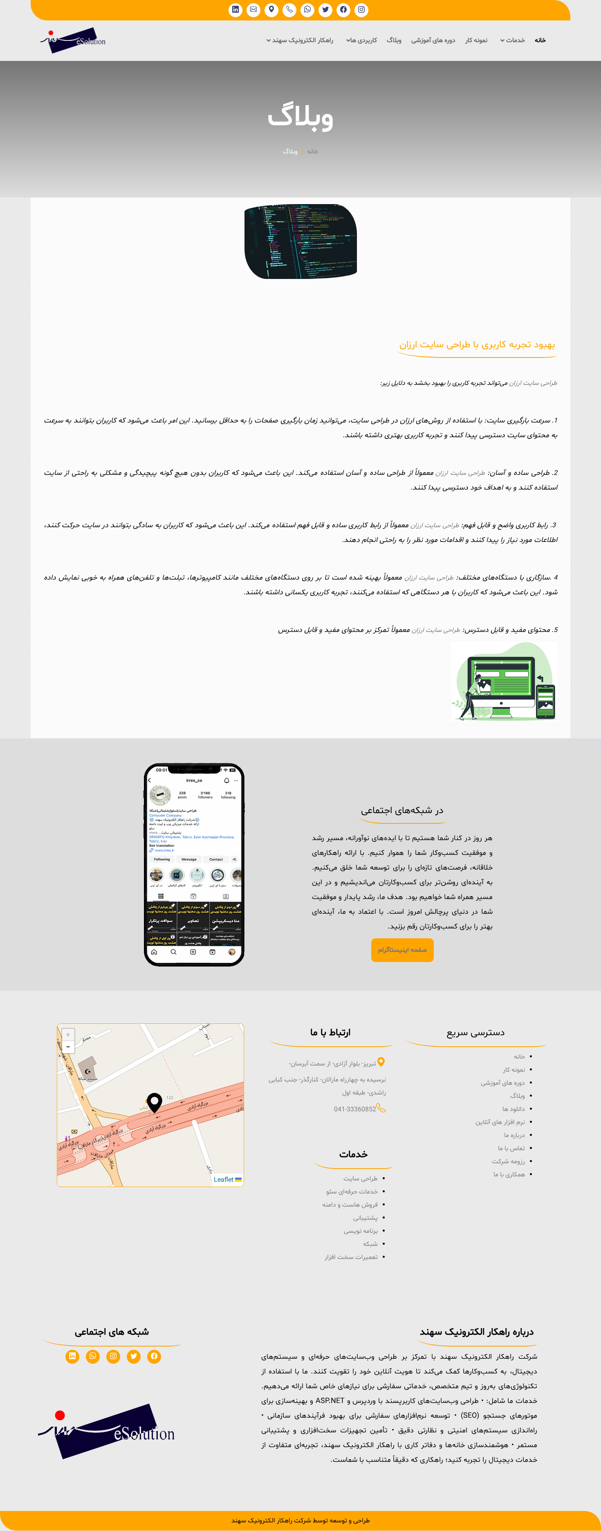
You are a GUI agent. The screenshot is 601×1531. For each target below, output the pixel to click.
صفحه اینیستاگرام (402, 950)
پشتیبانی (365, 1218)
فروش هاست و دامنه (350, 1205)
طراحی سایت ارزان (533, 383)
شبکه (370, 1244)
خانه (540, 40)
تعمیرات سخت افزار (351, 1257)
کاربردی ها (363, 40)
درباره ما (514, 1135)
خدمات (515, 40)
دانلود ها (513, 1109)
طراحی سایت (360, 1178)
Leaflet (224, 1180)
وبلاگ (394, 40)
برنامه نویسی (361, 1231)
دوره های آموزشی (433, 40)
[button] (154, 1103)
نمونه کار (476, 40)
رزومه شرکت (508, 1161)
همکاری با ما (509, 1174)
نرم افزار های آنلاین (500, 1122)
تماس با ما (511, 1148)
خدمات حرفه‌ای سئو (352, 1191)
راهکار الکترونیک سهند (302, 40)
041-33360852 (355, 1109)
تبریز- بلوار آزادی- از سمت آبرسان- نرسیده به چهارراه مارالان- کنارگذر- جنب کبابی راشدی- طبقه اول (327, 1078)
